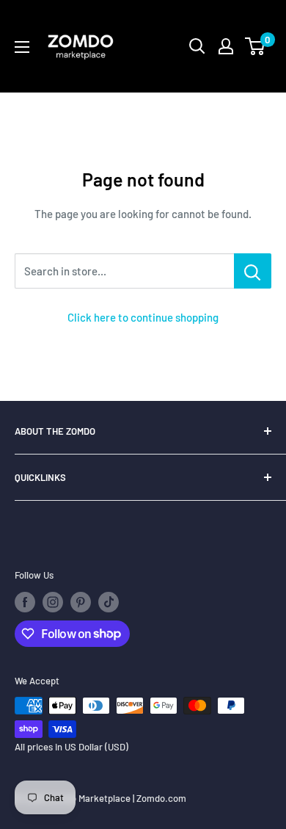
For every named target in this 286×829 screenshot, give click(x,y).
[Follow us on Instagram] (53, 602)
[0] (255, 46)
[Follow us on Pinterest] (80, 602)
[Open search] (197, 46)
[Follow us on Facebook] (25, 602)
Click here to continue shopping (143, 317)
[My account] (226, 46)
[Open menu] (22, 47)
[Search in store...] (252, 271)
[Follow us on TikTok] (108, 602)
